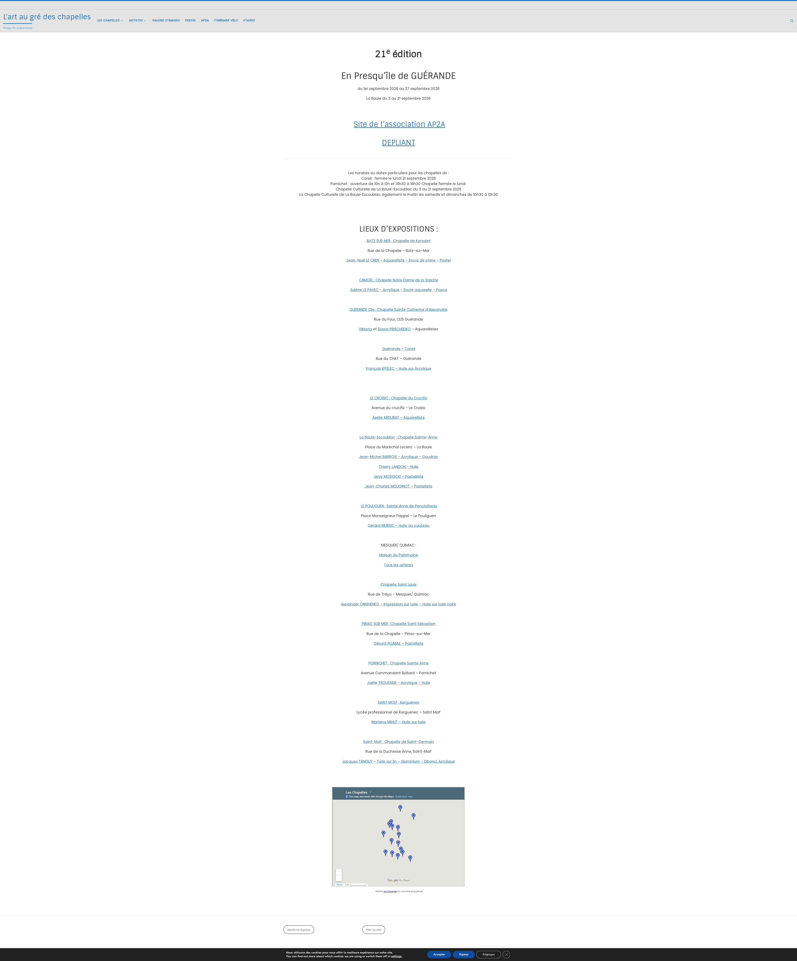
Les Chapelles (390, 891)
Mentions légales (298, 930)
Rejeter (463, 954)
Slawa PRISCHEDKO (394, 329)
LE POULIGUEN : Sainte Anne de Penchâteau (399, 506)
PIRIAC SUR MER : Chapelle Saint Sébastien (398, 623)
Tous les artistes (398, 565)
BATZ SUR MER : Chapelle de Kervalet (398, 240)
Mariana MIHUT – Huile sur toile (399, 722)
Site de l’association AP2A (399, 124)
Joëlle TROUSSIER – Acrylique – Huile (398, 682)
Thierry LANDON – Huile (398, 466)
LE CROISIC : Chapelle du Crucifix (398, 398)
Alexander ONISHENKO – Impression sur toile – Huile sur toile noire (398, 604)
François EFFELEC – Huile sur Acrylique (398, 368)
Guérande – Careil (398, 348)
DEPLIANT (398, 142)
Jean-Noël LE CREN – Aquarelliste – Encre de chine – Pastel (398, 260)
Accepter (439, 954)
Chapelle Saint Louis (399, 584)
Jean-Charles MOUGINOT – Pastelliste (398, 486)
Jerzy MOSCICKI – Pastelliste (398, 476)
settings (396, 956)
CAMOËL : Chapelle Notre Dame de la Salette (398, 280)
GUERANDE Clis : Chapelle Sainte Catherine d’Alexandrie (398, 309)
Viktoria (365, 329)
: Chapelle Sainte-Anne (416, 437)
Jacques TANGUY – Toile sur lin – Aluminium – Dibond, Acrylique (398, 761)
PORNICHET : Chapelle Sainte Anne (398, 663)
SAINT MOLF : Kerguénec (398, 702)
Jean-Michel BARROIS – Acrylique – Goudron (398, 456)
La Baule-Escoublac (377, 437)
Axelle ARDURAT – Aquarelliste (398, 417)
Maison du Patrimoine (398, 555)
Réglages (489, 954)
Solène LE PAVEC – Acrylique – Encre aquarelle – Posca (398, 289)
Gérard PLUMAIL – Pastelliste (398, 643)
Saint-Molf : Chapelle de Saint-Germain (398, 741)
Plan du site (373, 930)
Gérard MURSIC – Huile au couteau (398, 525)
